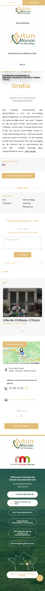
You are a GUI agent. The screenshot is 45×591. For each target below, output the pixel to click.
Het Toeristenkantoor (22, 512)
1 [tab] (22, 331)
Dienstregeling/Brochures (22, 543)
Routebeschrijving (14, 344)
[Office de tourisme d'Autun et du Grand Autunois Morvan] (22, 38)
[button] (22, 23)
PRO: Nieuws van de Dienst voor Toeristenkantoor (22, 533)
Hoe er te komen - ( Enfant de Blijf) (22, 575)
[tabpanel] (22, 307)
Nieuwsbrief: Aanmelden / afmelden (22, 522)
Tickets (11, 3)
